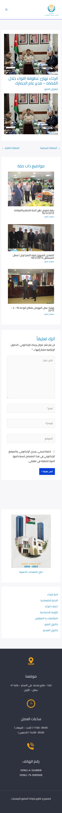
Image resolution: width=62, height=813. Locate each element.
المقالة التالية (10, 147)
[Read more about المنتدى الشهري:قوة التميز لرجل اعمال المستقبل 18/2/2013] (31, 237)
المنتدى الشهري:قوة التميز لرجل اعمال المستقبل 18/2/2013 (33, 256)
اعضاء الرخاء (51, 606)
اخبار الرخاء (52, 594)
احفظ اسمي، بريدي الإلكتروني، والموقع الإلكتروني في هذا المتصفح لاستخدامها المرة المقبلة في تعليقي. (32, 456)
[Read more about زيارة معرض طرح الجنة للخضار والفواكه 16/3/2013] (31, 188)
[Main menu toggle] (6, 9)
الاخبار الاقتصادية (49, 600)
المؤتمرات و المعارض (46, 618)
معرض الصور (51, 88)
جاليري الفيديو (50, 630)
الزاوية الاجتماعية (49, 612)
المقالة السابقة (50, 147)
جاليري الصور (51, 624)
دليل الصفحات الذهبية (31, 571)
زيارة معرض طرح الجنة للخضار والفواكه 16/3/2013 (34, 211)
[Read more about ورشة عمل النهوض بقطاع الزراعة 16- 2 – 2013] (31, 286)
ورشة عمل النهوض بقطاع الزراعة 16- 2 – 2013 (32, 309)
